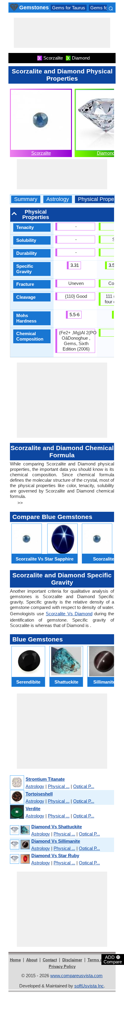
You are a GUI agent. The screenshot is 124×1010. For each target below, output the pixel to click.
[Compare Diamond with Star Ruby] (19, 859)
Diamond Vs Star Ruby (55, 855)
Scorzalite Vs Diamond (69, 613)
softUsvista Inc (89, 985)
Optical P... (83, 786)
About (31, 960)
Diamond (106, 153)
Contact (50, 960)
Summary (25, 199)
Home (15, 960)
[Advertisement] (62, 33)
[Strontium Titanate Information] (16, 782)
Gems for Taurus (68, 7)
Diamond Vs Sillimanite (55, 841)
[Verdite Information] (16, 812)
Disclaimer (72, 960)
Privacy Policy (62, 966)
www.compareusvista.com (76, 975)
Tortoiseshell (39, 793)
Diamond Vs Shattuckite (56, 826)
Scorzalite (41, 153)
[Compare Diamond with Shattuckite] (19, 830)
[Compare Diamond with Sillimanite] (19, 845)
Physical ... (59, 786)
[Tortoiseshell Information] (16, 797)
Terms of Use (100, 960)
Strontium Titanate (45, 779)
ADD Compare (113, 959)
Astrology (57, 199)
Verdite (33, 808)
